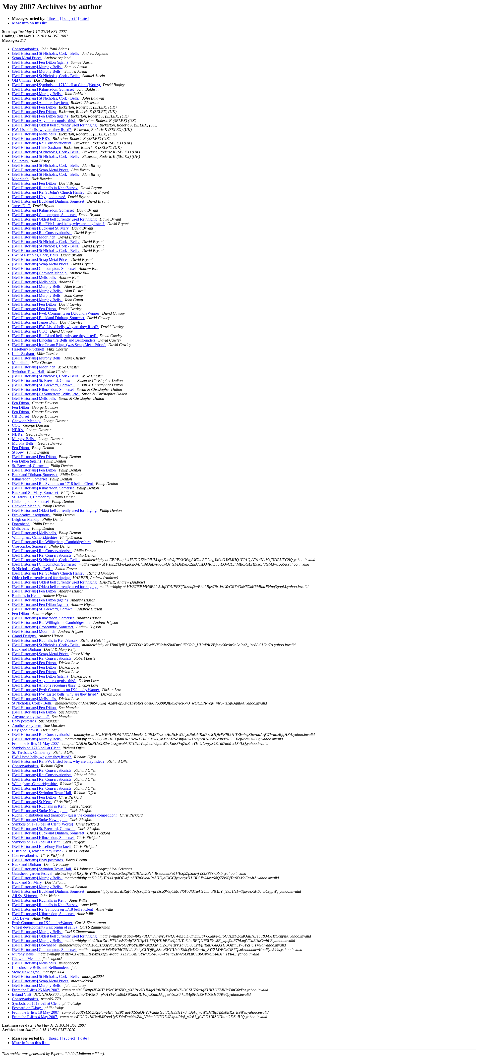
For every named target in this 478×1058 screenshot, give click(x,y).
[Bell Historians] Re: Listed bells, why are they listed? (55, 336)
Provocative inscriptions (31, 515)
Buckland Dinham (27, 649)
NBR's (18, 430)
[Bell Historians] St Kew (32, 802)
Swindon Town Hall (28, 371)
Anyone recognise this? (31, 716)
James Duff (21, 206)
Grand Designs (24, 636)
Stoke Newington (26, 972)
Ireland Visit (22, 994)
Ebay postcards (24, 721)
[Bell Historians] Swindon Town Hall (42, 793)
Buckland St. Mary (27, 882)
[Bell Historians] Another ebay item (40, 103)
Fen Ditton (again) (27, 461)
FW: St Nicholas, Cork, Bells (35, 255)
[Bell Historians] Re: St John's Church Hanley (48, 192)
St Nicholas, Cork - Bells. (32, 569)
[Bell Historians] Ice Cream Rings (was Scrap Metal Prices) (59, 345)
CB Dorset (21, 416)
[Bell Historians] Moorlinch (34, 237)
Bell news (20, 161)
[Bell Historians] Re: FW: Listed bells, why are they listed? (58, 224)
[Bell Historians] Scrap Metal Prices (40, 170)
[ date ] (83, 18)
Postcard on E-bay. (27, 1008)
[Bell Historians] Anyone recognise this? (44, 120)
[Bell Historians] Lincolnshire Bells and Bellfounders (54, 340)
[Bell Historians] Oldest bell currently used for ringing (55, 125)
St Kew (18, 452)
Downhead (21, 524)
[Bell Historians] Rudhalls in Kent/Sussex (45, 188)
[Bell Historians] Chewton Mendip (39, 273)
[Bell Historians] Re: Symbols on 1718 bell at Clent (53, 483)
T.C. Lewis (21, 918)
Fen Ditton (21, 403)
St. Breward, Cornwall (30, 466)
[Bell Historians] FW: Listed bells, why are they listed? (55, 327)
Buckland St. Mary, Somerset (35, 492)
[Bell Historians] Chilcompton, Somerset (44, 215)
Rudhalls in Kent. (26, 595)
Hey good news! (25, 730)
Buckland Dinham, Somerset (35, 474)
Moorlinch (20, 179)
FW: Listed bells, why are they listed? (42, 129)
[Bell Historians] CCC (30, 331)
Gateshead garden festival (32, 873)
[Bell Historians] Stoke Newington (39, 811)
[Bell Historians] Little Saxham (37, 147)
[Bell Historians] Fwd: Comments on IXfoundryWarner (56, 313)
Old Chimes (22, 80)
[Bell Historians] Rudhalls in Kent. (39, 806)
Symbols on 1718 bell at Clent (36, 748)
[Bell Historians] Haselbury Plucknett (42, 846)
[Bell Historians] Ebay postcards (38, 860)
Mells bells (21, 528)
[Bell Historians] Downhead (34, 945)
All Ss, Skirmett (25, 896)
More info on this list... (31, 23)
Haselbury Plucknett (28, 349)
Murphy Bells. (24, 439)
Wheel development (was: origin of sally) (45, 927)
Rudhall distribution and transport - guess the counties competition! (65, 815)
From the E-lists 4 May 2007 (35, 1017)
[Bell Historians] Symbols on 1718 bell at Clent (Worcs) (56, 85)
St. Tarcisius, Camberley (31, 497)
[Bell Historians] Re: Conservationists (42, 143)
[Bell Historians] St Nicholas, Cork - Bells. (46, 53)
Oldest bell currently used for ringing (41, 578)
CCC (16, 425)
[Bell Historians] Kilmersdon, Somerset (43, 89)
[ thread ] (54, 18)
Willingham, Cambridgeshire (35, 537)
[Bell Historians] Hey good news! (39, 197)
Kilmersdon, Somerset (30, 479)
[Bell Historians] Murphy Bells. (37, 67)
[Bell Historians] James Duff (35, 322)
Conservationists (25, 49)
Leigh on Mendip (26, 519)
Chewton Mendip (26, 421)
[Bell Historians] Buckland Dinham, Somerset (48, 201)
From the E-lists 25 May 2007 (36, 990)
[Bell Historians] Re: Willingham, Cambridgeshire (51, 542)
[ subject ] (69, 18)
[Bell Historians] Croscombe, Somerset (43, 627)
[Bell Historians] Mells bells (34, 134)
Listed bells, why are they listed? (38, 851)
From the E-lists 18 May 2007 (36, 1012)
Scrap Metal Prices (27, 58)
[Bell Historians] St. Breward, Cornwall (43, 380)
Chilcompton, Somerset (31, 501)
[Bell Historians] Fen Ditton (34, 107)
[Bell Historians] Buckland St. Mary (41, 228)
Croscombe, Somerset (29, 546)
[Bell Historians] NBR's (31, 138)
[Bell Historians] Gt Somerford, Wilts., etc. (46, 394)
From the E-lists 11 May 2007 (36, 743)
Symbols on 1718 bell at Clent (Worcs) (43, 824)
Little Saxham (23, 354)
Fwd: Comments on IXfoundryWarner (42, 923)
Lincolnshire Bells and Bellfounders (40, 967)
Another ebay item (27, 725)
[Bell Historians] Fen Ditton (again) (40, 62)
